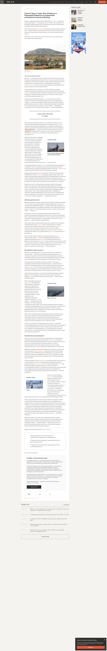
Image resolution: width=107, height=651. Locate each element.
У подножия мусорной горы (81, 25)
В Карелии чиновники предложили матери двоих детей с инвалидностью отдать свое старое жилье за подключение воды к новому (49, 509)
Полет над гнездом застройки (79, 19)
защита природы (30, 498)
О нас (50, 2)
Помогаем (74, 2)
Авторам (55, 2)
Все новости (66, 504)
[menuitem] (2, 2)
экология (36, 498)
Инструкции (81, 2)
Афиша (91, 2)
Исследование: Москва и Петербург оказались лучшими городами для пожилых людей (48, 519)
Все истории (68, 2)
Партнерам (61, 2)
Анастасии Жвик (46, 429)
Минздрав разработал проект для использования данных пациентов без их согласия (49, 514)
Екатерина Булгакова (33, 452)
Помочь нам (102, 1)
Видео (86, 2)
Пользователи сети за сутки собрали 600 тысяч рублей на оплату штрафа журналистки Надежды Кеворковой (47, 530)
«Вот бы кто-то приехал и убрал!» (81, 12)
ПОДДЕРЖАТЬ (91, 647)
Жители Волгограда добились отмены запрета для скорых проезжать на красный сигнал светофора (48, 525)
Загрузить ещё (45, 536)
